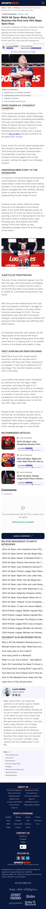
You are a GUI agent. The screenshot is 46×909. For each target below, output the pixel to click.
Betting (18, 817)
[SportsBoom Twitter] (23, 858)
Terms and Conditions (31, 796)
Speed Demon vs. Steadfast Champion (17, 92)
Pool (37, 824)
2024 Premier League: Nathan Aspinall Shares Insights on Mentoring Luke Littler (23, 610)
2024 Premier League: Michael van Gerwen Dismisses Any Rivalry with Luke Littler (23, 628)
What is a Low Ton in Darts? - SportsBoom (22, 660)
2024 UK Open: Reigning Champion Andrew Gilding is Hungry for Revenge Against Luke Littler (23, 593)
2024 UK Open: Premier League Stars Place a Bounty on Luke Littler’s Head (23, 571)
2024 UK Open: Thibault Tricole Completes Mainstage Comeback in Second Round (23, 602)
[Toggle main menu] (43, 2)
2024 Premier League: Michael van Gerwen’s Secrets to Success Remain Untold (23, 632)
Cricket (37, 817)
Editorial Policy (14, 799)
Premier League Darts (13, 764)
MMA (8, 824)
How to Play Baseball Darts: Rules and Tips (22, 677)
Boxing (28, 817)
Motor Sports (18, 824)
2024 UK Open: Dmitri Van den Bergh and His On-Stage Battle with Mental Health (23, 580)
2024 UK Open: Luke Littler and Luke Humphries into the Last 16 (23, 584)
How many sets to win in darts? (16, 651)
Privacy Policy (14, 805)
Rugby (8, 827)
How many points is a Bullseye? (16, 655)
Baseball (8, 817)
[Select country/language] (23, 847)
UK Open (17, 8)
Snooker (18, 827)
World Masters (10, 761)
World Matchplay (11, 775)
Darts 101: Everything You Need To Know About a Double (23, 664)
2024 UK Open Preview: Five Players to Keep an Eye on (23, 619)
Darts (10, 8)
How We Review (31, 793)
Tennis (28, 827)
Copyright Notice (14, 796)
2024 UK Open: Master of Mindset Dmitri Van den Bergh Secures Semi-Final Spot (23, 558)
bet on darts (14, 134)
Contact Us (23, 836)
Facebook (23, 839)
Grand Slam (9, 758)
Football (18, 820)
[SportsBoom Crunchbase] (28, 858)
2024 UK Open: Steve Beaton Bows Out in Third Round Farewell (23, 597)
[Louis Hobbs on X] (16, 46)
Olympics (28, 824)
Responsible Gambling (31, 805)
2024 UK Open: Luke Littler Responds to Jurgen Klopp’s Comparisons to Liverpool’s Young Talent (23, 588)
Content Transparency (14, 790)
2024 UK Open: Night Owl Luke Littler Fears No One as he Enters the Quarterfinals (23, 575)
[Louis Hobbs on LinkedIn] (14, 46)
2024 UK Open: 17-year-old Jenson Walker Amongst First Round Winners (23, 606)
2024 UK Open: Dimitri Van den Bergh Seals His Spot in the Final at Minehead (23, 553)
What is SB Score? (14, 793)
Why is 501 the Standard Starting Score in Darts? (23, 642)
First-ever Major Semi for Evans (15, 101)
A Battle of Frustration (11, 98)
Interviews (37, 820)
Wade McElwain (25, 48)
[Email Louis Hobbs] (17, 46)
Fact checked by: (27, 46)
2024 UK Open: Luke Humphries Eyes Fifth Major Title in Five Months (23, 549)
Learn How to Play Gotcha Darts (17, 681)
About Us (14, 808)
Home (3, 8)
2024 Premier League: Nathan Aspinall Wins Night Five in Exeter (23, 615)
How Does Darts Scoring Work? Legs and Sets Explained (23, 668)
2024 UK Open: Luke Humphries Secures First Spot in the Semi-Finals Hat (23, 567)
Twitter (23, 842)
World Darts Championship (15, 769)
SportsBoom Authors (32, 790)
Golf (27, 820)
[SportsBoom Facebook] (18, 858)
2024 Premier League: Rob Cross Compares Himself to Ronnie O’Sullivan (23, 624)
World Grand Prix (11, 772)
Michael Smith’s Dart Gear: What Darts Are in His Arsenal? (23, 646)
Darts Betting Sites (12, 755)
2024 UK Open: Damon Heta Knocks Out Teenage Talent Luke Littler (23, 562)
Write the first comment (23, 522)
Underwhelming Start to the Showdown (17, 95)
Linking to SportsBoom (14, 802)
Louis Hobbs (9, 46)
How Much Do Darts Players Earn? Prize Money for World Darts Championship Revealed (23, 673)
